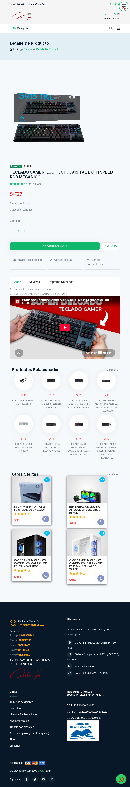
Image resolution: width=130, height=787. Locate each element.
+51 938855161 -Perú (31, 625)
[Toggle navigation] (118, 28)
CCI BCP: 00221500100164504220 (87, 711)
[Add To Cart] (45, 519)
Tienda (14, 739)
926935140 (25, 640)
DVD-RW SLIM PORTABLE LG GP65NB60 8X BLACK (30, 508)
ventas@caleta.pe (85, 666)
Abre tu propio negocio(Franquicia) (29, 733)
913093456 (24, 654)
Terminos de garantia (21, 702)
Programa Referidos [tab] (60, 282)
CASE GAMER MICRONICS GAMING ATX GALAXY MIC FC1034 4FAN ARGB (31, 563)
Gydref (41, 770)
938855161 (18, 4)
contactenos (16, 708)
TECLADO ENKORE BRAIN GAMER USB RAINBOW (23, 447)
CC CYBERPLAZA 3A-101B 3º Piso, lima (91, 645)
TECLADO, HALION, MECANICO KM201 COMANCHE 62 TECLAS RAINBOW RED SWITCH (79, 449)
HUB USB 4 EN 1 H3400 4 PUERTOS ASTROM (23, 402)
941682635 (23, 650)
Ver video (112, 246)
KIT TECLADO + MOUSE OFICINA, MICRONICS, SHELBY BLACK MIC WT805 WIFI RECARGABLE (106, 451)
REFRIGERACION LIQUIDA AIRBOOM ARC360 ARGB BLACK (84, 509)
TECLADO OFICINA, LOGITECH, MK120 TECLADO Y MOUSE (51, 447)
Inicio (16, 49)
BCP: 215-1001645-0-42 (80, 705)
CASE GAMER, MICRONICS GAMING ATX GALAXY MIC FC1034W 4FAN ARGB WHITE (86, 565)
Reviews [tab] (34, 282)
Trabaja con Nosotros (22, 727)
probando (15, 745)
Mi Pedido (116, 16)
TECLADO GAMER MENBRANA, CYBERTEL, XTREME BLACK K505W (79, 403)
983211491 (24, 645)
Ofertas (106, 18)
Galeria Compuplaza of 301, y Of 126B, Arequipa (93, 657)
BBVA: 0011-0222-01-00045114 (85, 718)
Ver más (111, 369)
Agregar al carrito (56, 245)
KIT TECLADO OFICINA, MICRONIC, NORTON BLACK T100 (51, 403)
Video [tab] (17, 282)
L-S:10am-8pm (38, 4)
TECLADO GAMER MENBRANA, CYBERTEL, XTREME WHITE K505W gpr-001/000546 (106, 405)
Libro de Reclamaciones (23, 714)
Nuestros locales (19, 720)
